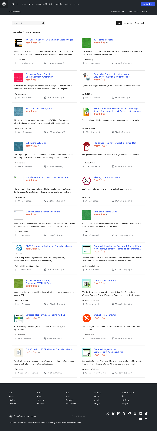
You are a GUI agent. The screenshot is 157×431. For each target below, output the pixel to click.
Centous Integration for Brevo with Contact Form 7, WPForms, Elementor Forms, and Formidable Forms (117, 247)
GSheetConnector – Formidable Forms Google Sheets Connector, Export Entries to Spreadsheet (118, 109)
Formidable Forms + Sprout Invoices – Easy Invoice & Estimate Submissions (112, 75)
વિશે (10, 393)
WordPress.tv (71, 404)
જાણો (67, 393)
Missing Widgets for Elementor (109, 177)
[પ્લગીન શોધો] (43, 23)
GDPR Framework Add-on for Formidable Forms (49, 246)
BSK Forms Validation (36, 143)
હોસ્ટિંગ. (12, 400)
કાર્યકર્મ (96, 396)
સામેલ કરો (97, 393)
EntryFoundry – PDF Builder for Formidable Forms (49, 349)
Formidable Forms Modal (105, 211)
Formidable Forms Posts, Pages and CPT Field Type (38, 281)
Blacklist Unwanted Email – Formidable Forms (48, 177)
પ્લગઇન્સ (40, 400)
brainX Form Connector (105, 315)
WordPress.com (128, 393)
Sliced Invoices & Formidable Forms (43, 211)
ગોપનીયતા (12, 404)
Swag (97, 404)
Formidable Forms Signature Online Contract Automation (39, 75)
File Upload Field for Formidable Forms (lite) (115, 143)
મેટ (123, 396)
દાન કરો (96, 400)
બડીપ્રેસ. (125, 404)
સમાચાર (11, 396)
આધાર (68, 396)
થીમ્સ (39, 396)
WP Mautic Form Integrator (39, 108)
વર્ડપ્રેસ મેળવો (148, 4)
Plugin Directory (15, 12)
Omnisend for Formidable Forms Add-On (45, 315)
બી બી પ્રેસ (125, 400)
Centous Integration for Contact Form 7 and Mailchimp (108, 350)
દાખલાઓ (40, 404)
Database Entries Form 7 (106, 280)
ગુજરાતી (33, 416)
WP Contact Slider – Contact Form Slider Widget (49, 40)
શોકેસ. (39, 393)
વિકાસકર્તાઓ (70, 400)
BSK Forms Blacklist (103, 40)
